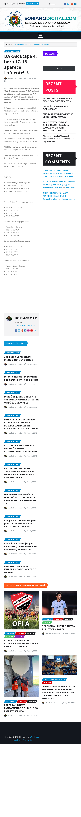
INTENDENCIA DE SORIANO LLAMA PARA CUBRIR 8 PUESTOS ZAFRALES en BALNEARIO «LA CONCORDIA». (21, 424)
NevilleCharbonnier (15, 78)
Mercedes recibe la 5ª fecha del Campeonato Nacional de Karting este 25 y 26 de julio (58, 139)
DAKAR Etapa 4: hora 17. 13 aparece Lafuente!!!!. (31, 44)
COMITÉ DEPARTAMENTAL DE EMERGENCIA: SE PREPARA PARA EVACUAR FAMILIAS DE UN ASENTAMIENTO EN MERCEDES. (58, 692)
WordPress (34, 737)
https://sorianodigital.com (25, 325)
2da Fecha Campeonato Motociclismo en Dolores (18, 358)
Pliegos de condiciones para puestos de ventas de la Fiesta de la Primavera (20, 523)
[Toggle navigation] (40, 35)
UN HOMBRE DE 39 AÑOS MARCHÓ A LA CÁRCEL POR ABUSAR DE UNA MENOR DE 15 (20, 499)
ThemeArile (27, 740)
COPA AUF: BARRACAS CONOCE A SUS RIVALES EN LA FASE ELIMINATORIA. (21, 643)
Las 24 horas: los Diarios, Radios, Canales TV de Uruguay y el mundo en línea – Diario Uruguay (58, 173)
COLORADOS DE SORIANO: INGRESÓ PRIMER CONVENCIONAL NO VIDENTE (20, 448)
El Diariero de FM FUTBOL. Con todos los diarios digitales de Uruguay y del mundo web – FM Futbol (59, 184)
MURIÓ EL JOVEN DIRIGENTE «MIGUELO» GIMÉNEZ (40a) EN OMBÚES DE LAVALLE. (21, 399)
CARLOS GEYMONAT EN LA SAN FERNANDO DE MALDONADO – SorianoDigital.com (55, 196)
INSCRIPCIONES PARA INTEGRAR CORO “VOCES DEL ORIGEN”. (20, 569)
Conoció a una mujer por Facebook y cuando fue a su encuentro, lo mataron (20, 546)
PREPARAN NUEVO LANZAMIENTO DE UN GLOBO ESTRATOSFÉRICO (21, 708)
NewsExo (16, 740)
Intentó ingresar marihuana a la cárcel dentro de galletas (21, 378)
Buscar (50, 53)
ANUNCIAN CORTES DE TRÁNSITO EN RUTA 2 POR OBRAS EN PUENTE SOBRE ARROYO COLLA (19, 473)
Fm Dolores (68, 176)
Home (8, 44)
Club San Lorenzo (68, 199)
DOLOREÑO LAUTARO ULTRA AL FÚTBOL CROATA (58, 627)
